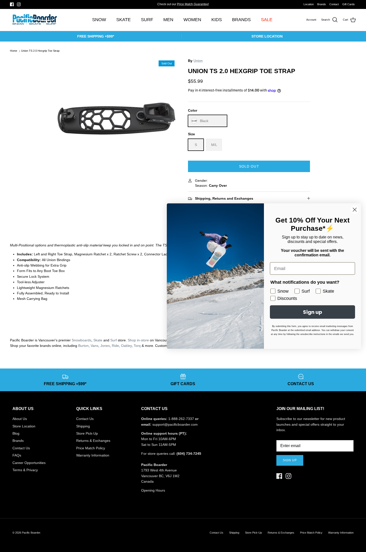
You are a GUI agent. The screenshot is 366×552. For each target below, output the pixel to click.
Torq (137, 346)
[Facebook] (12, 4)
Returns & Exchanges (93, 441)
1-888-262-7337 (181, 419)
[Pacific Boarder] (34, 20)
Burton (83, 346)
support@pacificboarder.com (175, 424)
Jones (105, 346)
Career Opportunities (29, 463)
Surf (113, 340)
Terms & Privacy (25, 470)
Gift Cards (348, 4)
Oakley (126, 346)
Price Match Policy (90, 448)
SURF (147, 19)
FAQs (16, 455)
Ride (115, 346)
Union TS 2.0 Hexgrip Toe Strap (40, 50)
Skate (97, 340)
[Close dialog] (354, 209)
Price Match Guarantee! (193, 4)
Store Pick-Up (87, 433)
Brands (321, 4)
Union (198, 61)
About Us (19, 419)
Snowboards (81, 340)
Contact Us (21, 448)
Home (13, 50)
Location (309, 4)
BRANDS (241, 19)
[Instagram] (19, 4)
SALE (266, 19)
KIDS (216, 19)
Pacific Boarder (31, 532)
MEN (168, 19)
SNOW (99, 19)
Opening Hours (153, 490)
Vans (94, 346)
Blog (15, 433)
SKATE (123, 19)
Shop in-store (138, 340)
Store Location (23, 426)
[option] (116, 118)
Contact (334, 4)
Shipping (83, 426)
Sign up (290, 460)
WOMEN (192, 19)
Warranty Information (92, 455)
